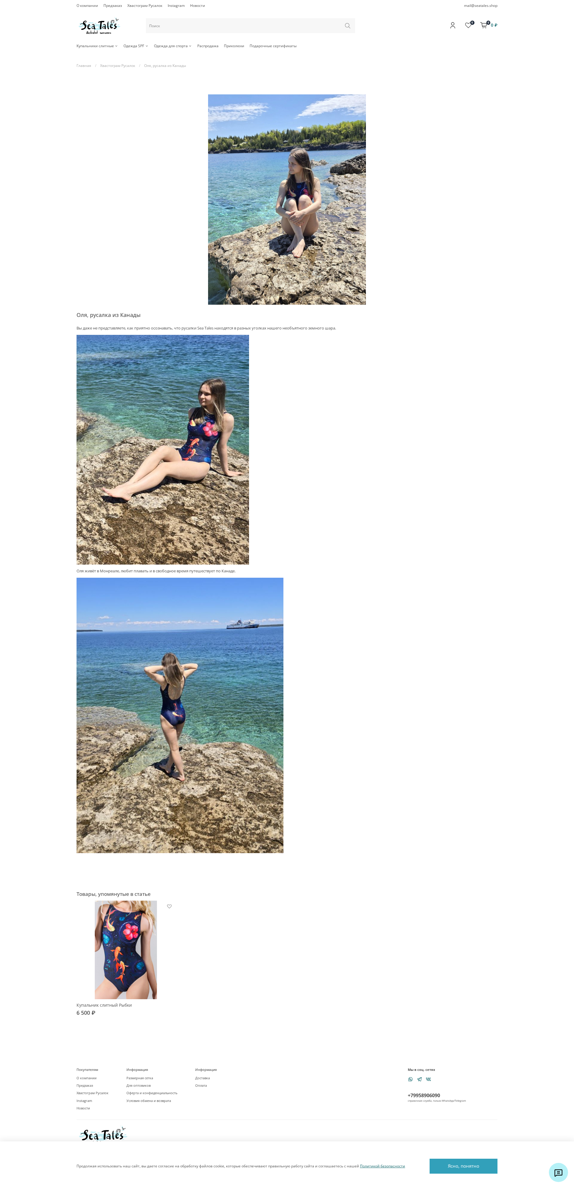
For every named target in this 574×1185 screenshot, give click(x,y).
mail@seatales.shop (480, 5)
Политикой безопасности (382, 1166)
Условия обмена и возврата (148, 1100)
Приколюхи (234, 45)
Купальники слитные (95, 45)
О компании (87, 5)
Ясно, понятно (463, 1166)
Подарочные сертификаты (273, 45)
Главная (84, 65)
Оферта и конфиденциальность (151, 1093)
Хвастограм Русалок (144, 5)
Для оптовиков (138, 1085)
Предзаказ (112, 5)
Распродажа (208, 45)
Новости (197, 5)
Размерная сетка (139, 1078)
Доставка (202, 1078)
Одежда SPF (133, 45)
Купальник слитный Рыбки (104, 1005)
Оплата (201, 1085)
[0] (468, 25)
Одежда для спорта (171, 45)
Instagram (176, 5)
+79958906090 (424, 1095)
